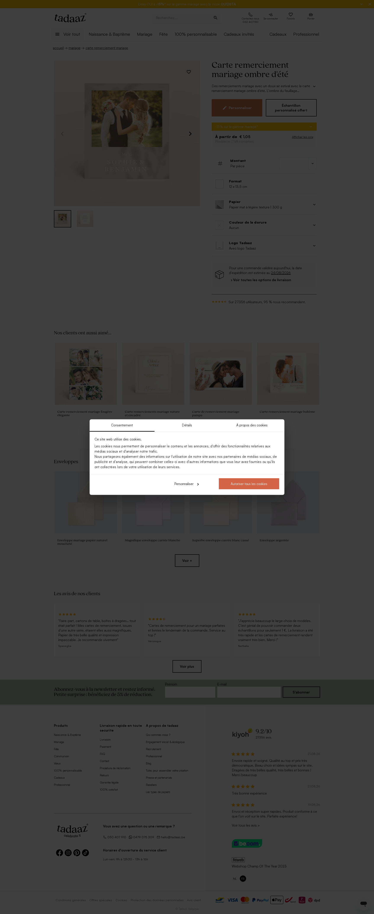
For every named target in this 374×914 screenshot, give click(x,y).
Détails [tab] (187, 425)
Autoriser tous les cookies (249, 484)
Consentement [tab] (122, 425)
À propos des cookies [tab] (252, 425)
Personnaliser (183, 484)
